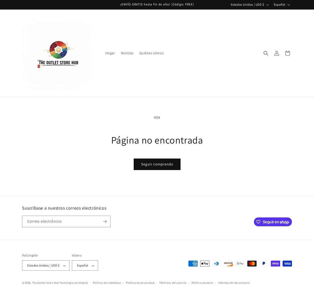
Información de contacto (234, 282)
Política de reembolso (107, 282)
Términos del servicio (173, 282)
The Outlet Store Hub (45, 282)
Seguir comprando (157, 164)
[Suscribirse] (104, 221)
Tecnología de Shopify (74, 282)
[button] (266, 53)
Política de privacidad (140, 282)
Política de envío (202, 282)
